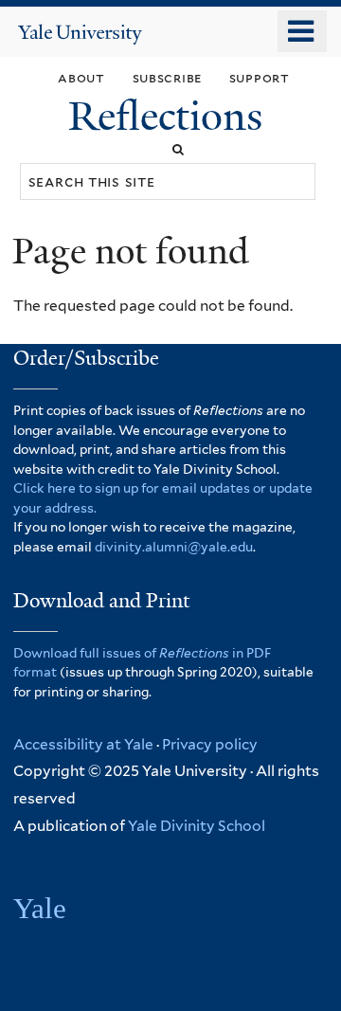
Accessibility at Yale (83, 744)
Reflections (170, 116)
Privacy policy (210, 744)
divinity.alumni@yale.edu (174, 546)
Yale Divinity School (196, 826)
